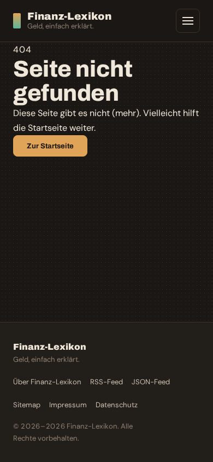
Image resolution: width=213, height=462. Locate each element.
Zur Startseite (50, 146)
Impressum (68, 404)
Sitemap (26, 404)
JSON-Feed (151, 381)
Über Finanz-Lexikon (47, 381)
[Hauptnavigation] (188, 21)
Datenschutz (117, 404)
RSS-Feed (106, 381)
